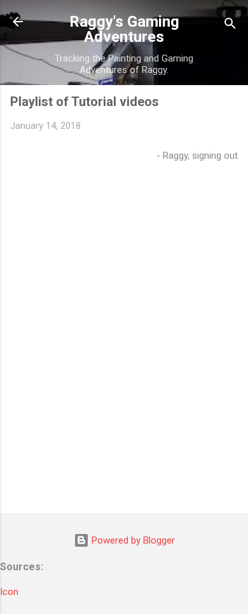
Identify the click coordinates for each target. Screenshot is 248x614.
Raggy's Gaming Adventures (124, 29)
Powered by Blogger (132, 540)
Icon (9, 591)
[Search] (230, 25)
